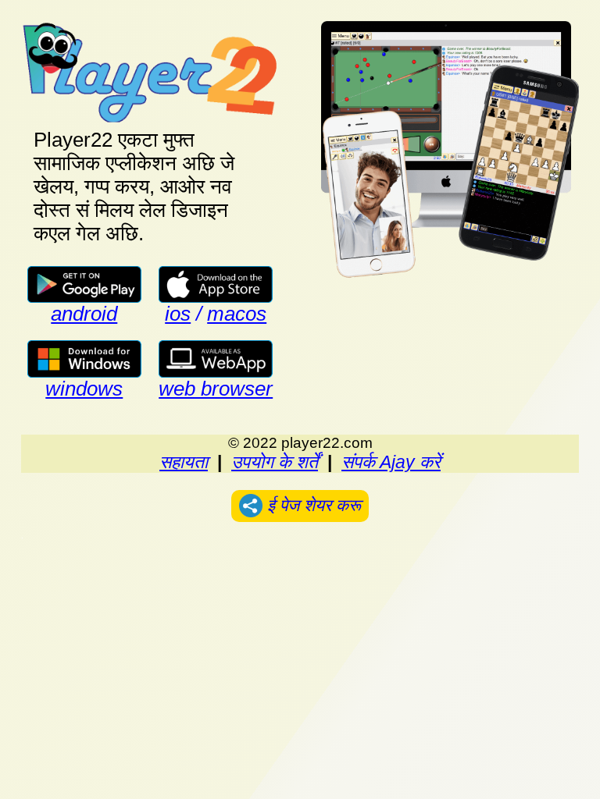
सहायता (183, 462)
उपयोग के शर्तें (274, 462)
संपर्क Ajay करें (391, 462)
